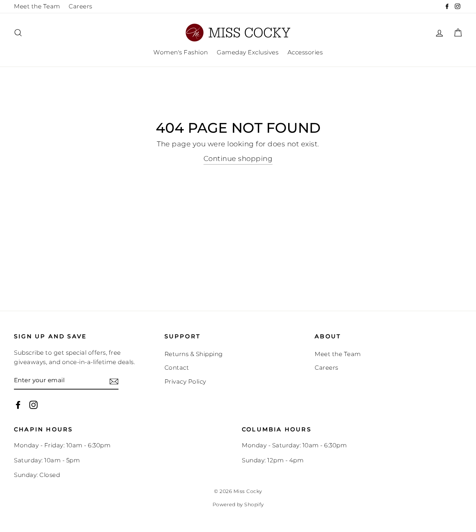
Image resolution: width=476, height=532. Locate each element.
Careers (80, 6)
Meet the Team (37, 6)
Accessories (305, 52)
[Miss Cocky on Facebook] (18, 404)
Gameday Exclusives (247, 52)
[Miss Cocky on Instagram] (33, 404)
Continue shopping (238, 158)
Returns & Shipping (193, 353)
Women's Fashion (180, 52)
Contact (176, 367)
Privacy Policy (185, 381)
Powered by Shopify (238, 504)
